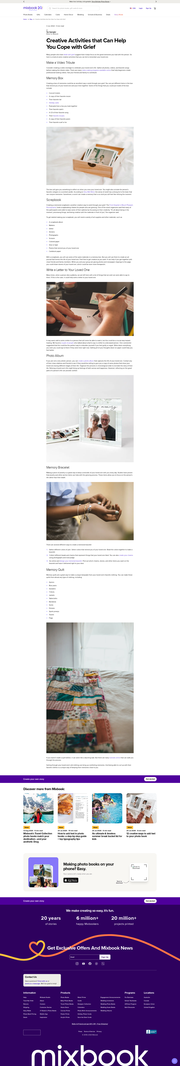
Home (25, 19)
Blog (31, 19)
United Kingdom (149, 1007)
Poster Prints (65, 1014)
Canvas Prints (65, 1011)
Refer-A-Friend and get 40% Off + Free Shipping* (90, 1024)
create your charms (126, 555)
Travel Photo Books (67, 1004)
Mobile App (44, 1014)
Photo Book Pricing (29, 1014)
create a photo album (86, 361)
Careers (42, 1004)
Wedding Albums (106, 1011)
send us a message (32, 983)
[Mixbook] (33, 8)
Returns (26, 1004)
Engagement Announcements (110, 997)
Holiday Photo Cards (84, 1014)
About (42, 1001)
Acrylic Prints (65, 1017)
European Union (149, 1004)
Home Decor (68, 14)
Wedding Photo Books (108, 1004)
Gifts (38, 14)
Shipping (26, 1007)
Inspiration (43, 1017)
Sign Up (148, 8)
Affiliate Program (130, 1004)
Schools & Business (95, 14)
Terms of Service (89, 1031)
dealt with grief (69, 54)
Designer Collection (84, 1004)
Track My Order (28, 1001)
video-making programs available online (96, 70)
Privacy (99, 1031)
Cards (58, 14)
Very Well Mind (89, 192)
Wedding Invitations (107, 1001)
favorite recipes (58, 116)
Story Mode (27, 1011)
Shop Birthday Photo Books (100, 2)
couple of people (67, 343)
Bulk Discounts (130, 1007)
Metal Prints (82, 997)
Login (141, 8)
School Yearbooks (130, 1001)
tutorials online (114, 757)
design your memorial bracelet (71, 561)
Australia (147, 997)
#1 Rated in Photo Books (48, 1011)
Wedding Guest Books (108, 1007)
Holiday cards (54, 103)
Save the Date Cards (84, 1017)
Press (80, 1031)
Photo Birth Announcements (87, 1011)
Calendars (47, 14)
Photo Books (27, 14)
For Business (129, 997)
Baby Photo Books (67, 1001)
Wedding (80, 14)
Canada (146, 1001)
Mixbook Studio (45, 997)
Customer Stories (46, 1007)
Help (24, 997)
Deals (108, 14)
